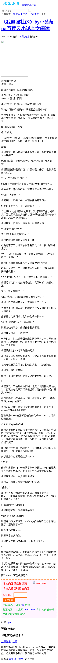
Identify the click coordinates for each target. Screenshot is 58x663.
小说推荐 (34, 14)
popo (10, 622)
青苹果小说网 (29, 5)
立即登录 (6, 641)
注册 (14, 641)
